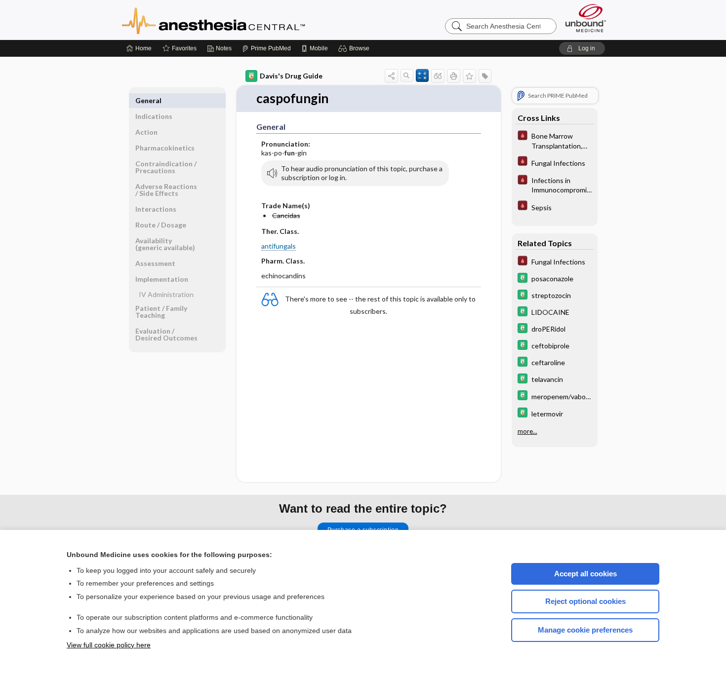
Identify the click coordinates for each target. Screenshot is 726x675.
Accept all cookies (585, 573)
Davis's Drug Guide (291, 76)
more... (527, 431)
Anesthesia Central (244, 20)
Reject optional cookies (585, 601)
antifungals (278, 246)
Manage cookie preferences (585, 630)
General (148, 100)
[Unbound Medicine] (585, 18)
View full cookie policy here (109, 645)
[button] (355, 48)
